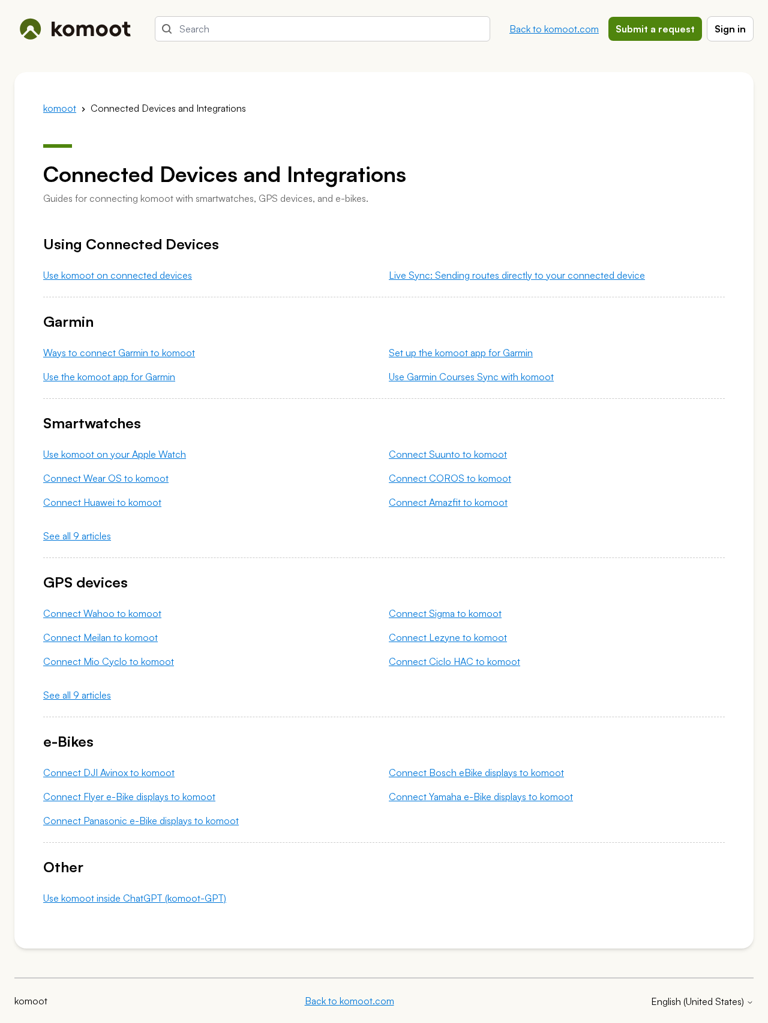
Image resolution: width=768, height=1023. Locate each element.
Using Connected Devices (131, 244)
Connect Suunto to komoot (448, 454)
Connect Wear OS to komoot (106, 478)
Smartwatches (92, 423)
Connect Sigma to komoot (445, 613)
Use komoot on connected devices (117, 275)
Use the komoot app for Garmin (109, 377)
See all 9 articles (77, 536)
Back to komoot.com (554, 29)
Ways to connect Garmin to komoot (119, 353)
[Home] (75, 28)
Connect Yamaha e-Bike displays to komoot (481, 797)
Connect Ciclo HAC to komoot (454, 661)
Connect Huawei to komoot (102, 502)
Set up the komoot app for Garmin (461, 353)
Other (63, 867)
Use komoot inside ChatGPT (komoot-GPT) (134, 898)
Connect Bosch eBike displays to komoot (476, 772)
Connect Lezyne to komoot (448, 637)
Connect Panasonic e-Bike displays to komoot (141, 821)
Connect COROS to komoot (450, 478)
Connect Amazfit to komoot (448, 502)
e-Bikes (68, 741)
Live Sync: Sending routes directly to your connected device (517, 275)
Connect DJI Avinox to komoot (109, 772)
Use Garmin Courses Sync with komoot (471, 377)
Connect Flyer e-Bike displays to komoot (129, 797)
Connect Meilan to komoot (100, 637)
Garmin (68, 321)
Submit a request (655, 29)
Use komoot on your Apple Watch (114, 454)
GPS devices (85, 582)
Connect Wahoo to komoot (102, 613)
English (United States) (698, 1001)
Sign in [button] (730, 29)
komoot (59, 108)
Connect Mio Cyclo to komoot (108, 661)
